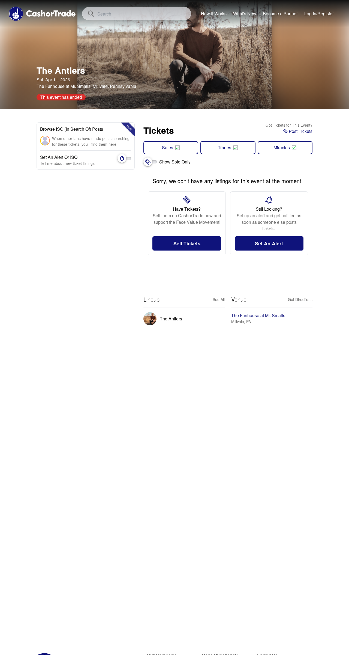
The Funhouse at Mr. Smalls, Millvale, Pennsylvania (86, 86)
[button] (319, 13)
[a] (280, 13)
